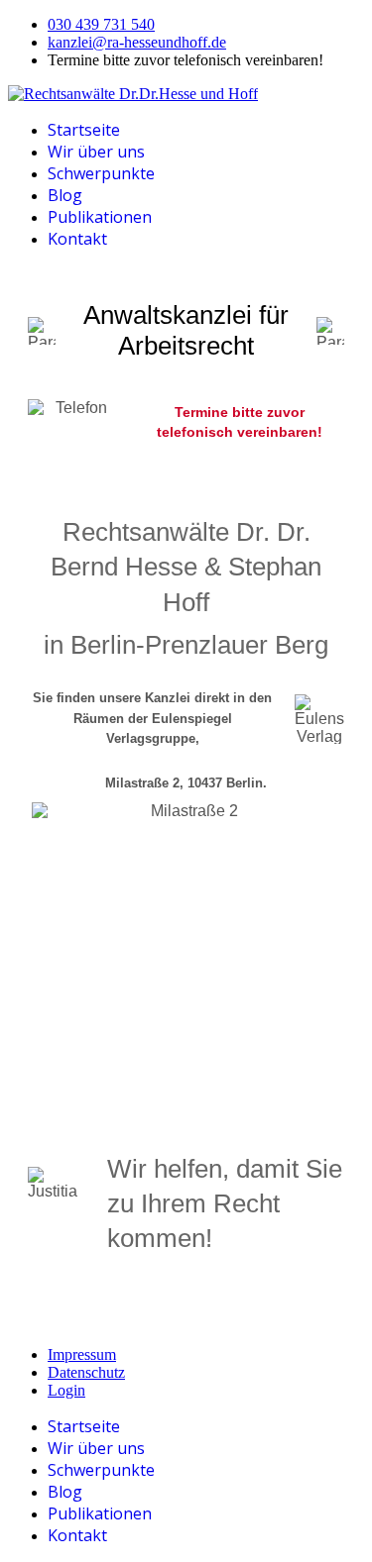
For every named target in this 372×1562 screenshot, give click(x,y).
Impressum (82, 1354)
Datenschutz (86, 1372)
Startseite (84, 130)
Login (66, 1390)
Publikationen (100, 217)
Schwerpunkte (101, 173)
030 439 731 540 (101, 24)
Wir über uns (96, 151)
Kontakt (77, 239)
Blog (65, 195)
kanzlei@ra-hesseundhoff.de (137, 42)
